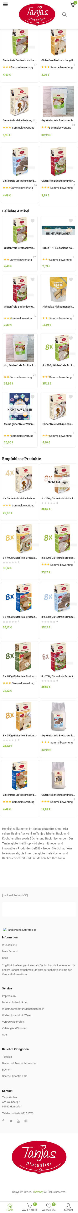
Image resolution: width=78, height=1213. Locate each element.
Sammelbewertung (22, 67)
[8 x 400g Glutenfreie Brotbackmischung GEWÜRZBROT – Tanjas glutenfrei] (20, 643)
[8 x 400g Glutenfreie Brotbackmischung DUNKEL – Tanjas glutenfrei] (58, 584)
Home (9, 1210)
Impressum (9, 996)
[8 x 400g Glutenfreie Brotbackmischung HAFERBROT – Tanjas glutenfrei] (20, 584)
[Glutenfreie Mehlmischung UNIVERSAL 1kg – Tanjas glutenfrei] (20, 88)
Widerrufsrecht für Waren (17, 1015)
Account (68, 1210)
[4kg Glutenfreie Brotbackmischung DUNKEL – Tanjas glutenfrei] (58, 703)
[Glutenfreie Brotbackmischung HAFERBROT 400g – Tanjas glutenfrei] (20, 762)
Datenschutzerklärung (15, 1002)
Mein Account (10, 951)
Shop (5, 957)
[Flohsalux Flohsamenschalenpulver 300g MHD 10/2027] (58, 277)
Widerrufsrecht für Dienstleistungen (23, 1008)
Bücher (6, 1069)
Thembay (38, 1192)
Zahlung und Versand (14, 1028)
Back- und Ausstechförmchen (19, 1063)
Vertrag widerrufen (13, 1021)
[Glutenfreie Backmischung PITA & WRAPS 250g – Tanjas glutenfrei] (58, 148)
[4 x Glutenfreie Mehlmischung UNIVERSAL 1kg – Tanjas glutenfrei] (20, 466)
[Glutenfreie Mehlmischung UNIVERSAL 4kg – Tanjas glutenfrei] (58, 762)
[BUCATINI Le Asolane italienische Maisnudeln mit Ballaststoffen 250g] (58, 218)
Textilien (7, 1056)
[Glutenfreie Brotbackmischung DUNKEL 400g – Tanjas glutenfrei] (20, 148)
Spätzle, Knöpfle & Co (14, 1076)
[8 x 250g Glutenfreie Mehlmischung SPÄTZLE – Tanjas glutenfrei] (58, 466)
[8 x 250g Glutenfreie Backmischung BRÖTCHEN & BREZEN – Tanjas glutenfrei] (20, 703)
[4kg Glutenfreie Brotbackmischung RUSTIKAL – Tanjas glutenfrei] (58, 88)
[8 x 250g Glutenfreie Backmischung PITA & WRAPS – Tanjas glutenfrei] (58, 643)
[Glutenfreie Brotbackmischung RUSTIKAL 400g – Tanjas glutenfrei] (19, 218)
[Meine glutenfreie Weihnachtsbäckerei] (19, 394)
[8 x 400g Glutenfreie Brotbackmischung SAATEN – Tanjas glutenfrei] (20, 525)
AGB (4, 1034)
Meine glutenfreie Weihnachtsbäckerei (27, 424)
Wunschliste (9, 945)
